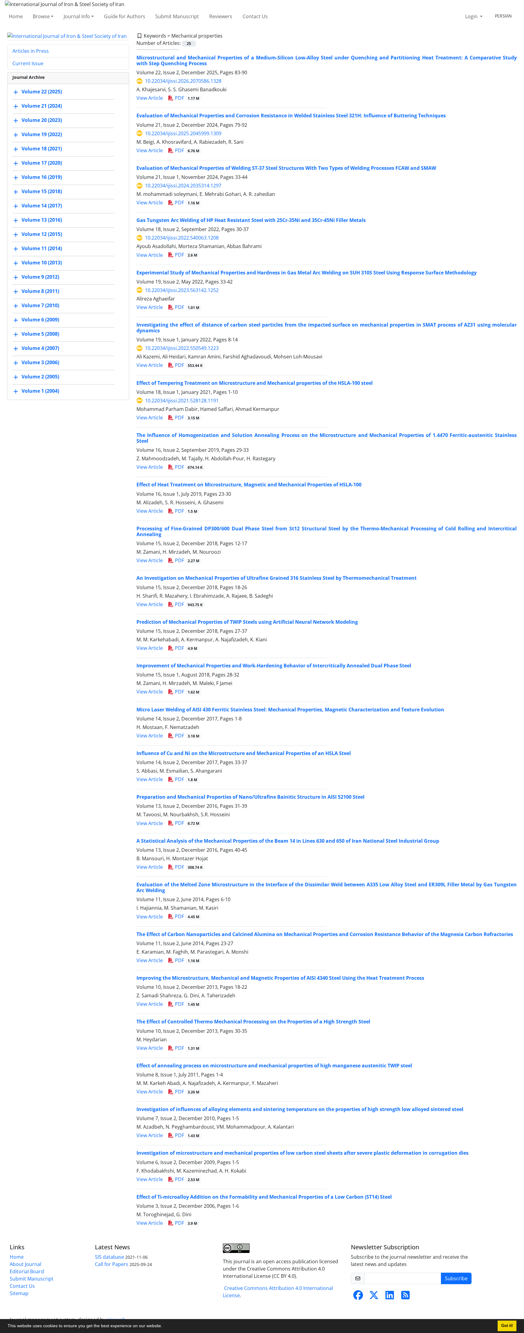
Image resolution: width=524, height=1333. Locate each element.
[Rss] (405, 1297)
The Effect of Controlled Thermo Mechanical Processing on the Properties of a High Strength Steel (253, 1021)
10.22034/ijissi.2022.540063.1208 (182, 237)
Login (472, 16)
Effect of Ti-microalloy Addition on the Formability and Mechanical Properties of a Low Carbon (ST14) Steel (264, 1197)
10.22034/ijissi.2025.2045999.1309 (183, 133)
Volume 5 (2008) (40, 334)
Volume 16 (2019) (42, 177)
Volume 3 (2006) (40, 362)
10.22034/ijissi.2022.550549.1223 (182, 348)
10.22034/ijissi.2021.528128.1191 (182, 400)
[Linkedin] (389, 1297)
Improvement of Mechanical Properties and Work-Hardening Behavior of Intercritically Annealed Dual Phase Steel (273, 665)
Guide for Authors (124, 16)
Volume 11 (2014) (42, 248)
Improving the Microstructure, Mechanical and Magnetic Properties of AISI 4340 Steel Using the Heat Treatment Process (280, 978)
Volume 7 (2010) (40, 305)
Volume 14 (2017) (42, 206)
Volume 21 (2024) (42, 106)
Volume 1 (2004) (40, 391)
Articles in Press (30, 51)
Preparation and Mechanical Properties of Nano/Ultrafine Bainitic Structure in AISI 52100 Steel (250, 797)
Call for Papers (111, 1264)
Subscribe (456, 1278)
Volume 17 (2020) (42, 163)
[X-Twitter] (374, 1297)
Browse (41, 16)
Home (16, 16)
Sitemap (19, 1293)
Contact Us (255, 16)
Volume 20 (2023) (42, 120)
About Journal (25, 1264)
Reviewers (220, 16)
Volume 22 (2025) (42, 92)
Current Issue (27, 63)
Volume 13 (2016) (42, 220)
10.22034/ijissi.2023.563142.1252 (182, 290)
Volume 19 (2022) (42, 134)
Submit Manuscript (177, 16)
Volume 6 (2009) (40, 320)
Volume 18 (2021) (42, 149)
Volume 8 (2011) (40, 291)
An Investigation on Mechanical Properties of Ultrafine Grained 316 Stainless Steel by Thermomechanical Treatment (276, 578)
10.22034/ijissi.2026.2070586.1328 (183, 81)
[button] (164, 1327)
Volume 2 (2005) (40, 377)
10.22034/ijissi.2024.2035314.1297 (183, 185)
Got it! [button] (507, 1326)
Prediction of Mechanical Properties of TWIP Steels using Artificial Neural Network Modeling (247, 622)
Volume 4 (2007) (40, 348)
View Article (149, 98)
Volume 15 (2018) (42, 191)
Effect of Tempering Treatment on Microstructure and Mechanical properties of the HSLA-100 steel (254, 383)
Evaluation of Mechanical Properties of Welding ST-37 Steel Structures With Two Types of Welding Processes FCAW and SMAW (286, 168)
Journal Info (77, 16)
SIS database (109, 1257)
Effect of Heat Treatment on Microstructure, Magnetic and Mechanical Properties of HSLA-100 (248, 484)
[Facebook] (358, 1297)
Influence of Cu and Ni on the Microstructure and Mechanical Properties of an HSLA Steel (243, 753)
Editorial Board (27, 1271)
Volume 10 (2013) (42, 263)
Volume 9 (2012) (40, 277)
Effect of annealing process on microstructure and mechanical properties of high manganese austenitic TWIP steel (274, 1065)
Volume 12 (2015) (42, 234)
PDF (186, 98)
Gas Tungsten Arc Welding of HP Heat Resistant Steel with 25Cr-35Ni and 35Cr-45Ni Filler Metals (251, 220)
